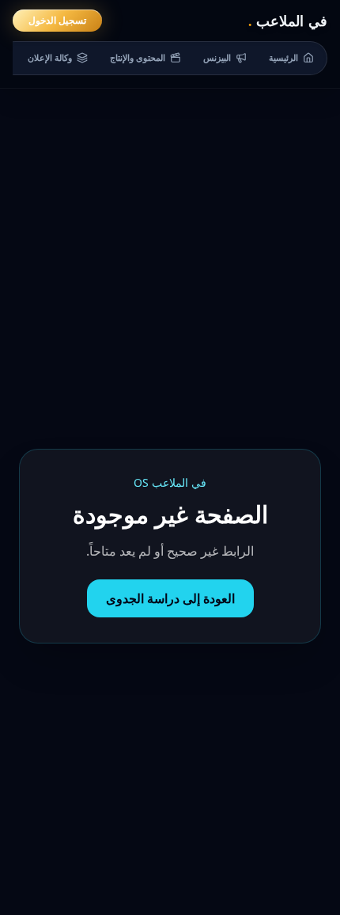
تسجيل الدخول (57, 20)
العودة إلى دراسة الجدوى (170, 598)
